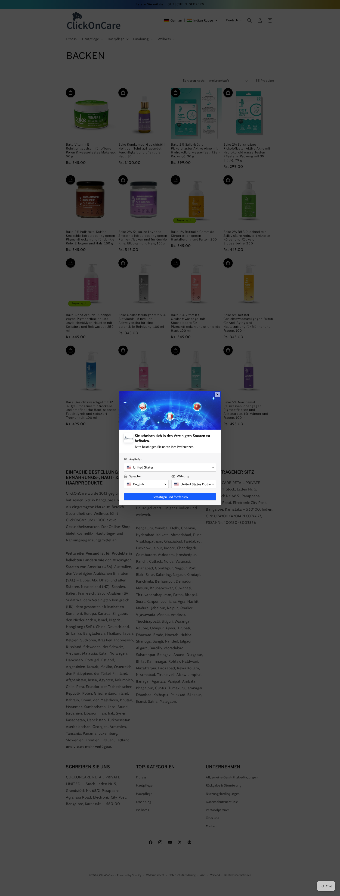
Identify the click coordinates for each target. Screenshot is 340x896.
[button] (170, 467)
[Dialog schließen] (217, 394)
